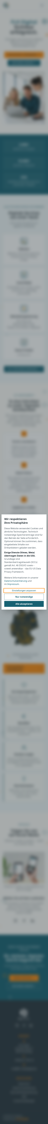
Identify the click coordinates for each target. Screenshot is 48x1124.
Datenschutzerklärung (15, 580)
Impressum (13, 584)
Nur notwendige (24, 596)
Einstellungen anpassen (24, 590)
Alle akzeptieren (24, 603)
